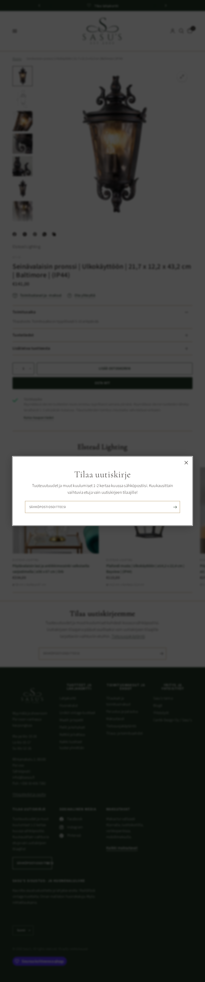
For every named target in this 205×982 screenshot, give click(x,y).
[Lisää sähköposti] (175, 507)
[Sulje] (186, 462)
